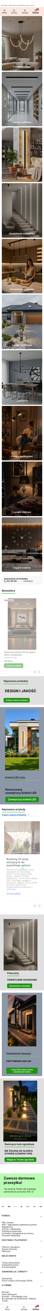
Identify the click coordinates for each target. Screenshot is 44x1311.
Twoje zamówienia (11, 1263)
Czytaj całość (13, 893)
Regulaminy (7, 1227)
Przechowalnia (9, 1267)
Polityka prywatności (12, 1231)
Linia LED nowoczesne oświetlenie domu (22, 1070)
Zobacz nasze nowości (17, 700)
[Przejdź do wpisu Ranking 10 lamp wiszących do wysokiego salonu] (22, 837)
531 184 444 (12, 581)
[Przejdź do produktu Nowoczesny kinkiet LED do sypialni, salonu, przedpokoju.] (22, 624)
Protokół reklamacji (11, 1235)
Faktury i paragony (11, 1247)
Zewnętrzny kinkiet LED (22, 799)
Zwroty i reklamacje (11, 1229)
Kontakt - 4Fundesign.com (14, 1296)
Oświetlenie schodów (19, 986)
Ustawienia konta (10, 1265)
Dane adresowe (9, 1294)
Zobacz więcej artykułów (14, 815)
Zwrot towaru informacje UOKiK (17, 1280)
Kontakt (5, 1292)
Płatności (6, 1251)
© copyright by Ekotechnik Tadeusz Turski (19, 1299)
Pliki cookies (7, 1222)
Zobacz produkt (13, 665)
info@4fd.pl (28, 581)
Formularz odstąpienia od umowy (18, 1233)
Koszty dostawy (9, 1249)
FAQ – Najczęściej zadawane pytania (19, 1224)
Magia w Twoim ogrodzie (20, 1159)
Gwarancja (7, 1278)
